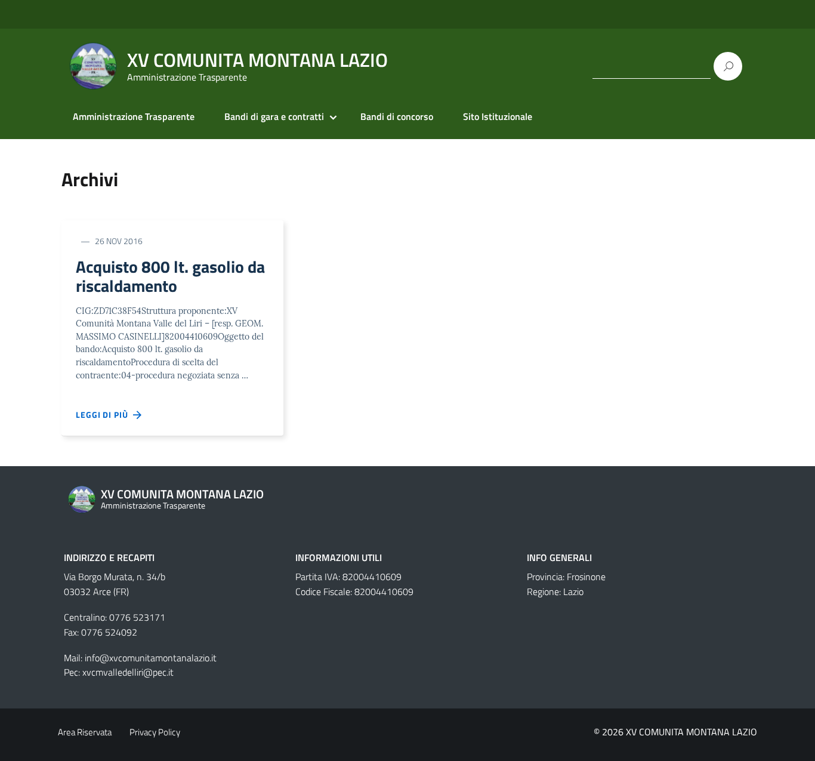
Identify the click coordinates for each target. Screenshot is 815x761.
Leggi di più (104, 414)
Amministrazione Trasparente (134, 116)
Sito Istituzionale (497, 116)
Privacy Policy (154, 732)
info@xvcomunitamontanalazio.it (151, 658)
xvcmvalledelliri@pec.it (128, 672)
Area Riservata (85, 732)
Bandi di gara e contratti (274, 116)
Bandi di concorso (396, 116)
